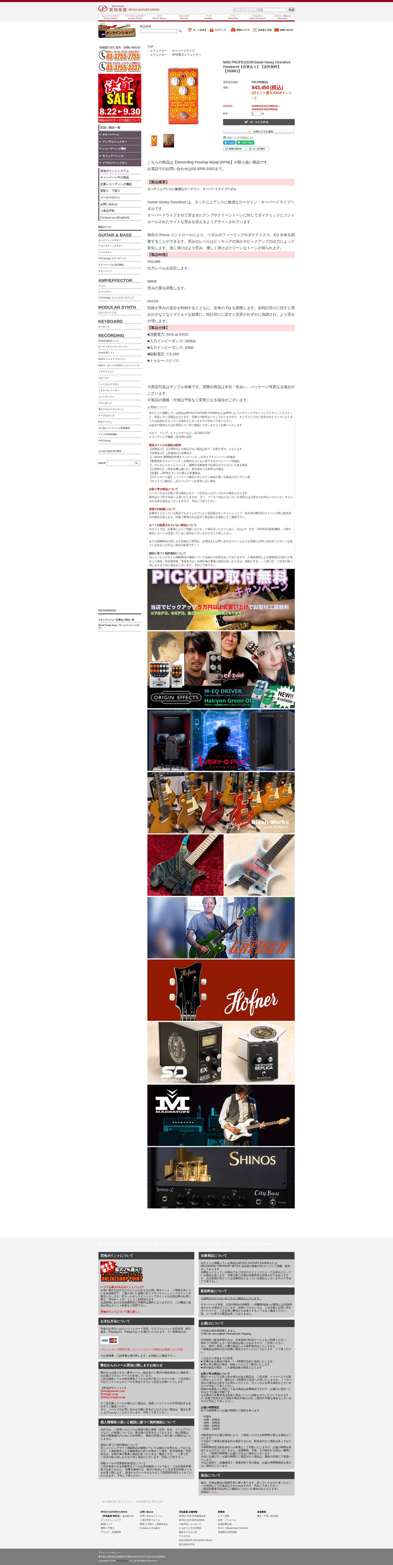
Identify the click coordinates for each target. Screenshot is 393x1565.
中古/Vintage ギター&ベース (112, 258)
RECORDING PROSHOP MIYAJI (195, 1540)
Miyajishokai (122, 1560)
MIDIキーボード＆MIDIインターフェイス (118, 365)
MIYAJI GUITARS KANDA (191, 1520)
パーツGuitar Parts (233, 17)
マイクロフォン (106, 371)
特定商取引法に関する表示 (150, 1501)
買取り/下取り (108, 1528)
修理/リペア (107, 1524)
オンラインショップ (111, 1520)
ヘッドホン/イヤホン (108, 384)
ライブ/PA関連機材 (107, 434)
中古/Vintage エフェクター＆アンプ (116, 297)
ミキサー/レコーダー (108, 390)
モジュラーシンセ (107, 312)
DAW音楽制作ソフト (108, 341)
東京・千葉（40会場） (268, 1516)
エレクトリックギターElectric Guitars (110, 17)
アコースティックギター (110, 246)
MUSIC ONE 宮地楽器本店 (192, 1516)
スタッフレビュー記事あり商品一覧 (116, 619)
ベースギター (105, 252)
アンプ (101, 286)
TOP (150, 46)
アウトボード (105, 403)
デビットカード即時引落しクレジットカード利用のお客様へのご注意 (142, 1349)
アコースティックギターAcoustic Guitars (135, 17)
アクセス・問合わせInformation (282, 17)
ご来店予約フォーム (150, 1520)
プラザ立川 (184, 1536)
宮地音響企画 (225, 1524)
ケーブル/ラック (106, 415)
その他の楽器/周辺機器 (109, 451)
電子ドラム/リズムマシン (111, 409)
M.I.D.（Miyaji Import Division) (233, 1528)
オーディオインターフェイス (113, 346)
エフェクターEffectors (184, 17)
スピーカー (104, 378)
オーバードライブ (183, 50)
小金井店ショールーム (190, 1524)
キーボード (104, 326)
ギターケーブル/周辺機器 (111, 264)
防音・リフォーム (227, 1520)
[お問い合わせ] (284, 31)
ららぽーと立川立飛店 (190, 1528)
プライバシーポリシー (109, 1552)
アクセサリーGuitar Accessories (258, 17)
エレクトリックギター (109, 240)
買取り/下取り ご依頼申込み (154, 1524)
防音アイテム (105, 422)
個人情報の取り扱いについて (117, 1501)
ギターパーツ (105, 271)
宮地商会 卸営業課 (227, 1532)
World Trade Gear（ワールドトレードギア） (118, 626)
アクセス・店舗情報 (111, 1532)
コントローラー (106, 396)
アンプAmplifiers (208, 17)
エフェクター (158, 50)
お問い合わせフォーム (151, 1516)
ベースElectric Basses (159, 17)
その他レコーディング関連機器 (114, 428)
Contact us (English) (150, 1528)
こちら (213, 1491)
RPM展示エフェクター (186, 54)
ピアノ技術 (223, 1516)
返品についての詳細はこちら (240, 137)
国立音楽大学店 (187, 1544)
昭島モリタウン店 (188, 1532)
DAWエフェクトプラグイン (112, 359)
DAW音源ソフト (106, 352)
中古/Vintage (104, 440)
